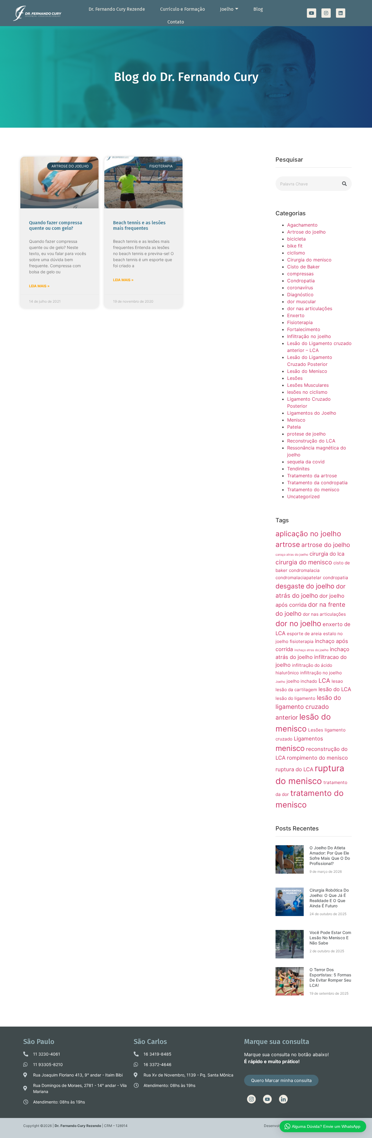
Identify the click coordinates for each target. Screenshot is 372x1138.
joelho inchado (302, 681)
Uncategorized (303, 496)
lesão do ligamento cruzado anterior (308, 707)
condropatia (335, 577)
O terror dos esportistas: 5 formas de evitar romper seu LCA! (330, 977)
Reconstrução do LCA (311, 441)
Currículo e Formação (182, 9)
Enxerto (296, 315)
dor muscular (301, 301)
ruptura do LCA (294, 769)
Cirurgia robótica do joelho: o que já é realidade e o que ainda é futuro (329, 898)
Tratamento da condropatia (317, 482)
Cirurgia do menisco (309, 260)
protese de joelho (306, 434)
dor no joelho (298, 623)
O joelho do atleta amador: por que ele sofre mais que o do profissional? (330, 855)
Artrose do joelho (306, 232)
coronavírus (300, 287)
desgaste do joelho (305, 586)
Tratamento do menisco (313, 489)
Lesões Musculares (308, 385)
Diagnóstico (300, 294)
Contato (175, 22)
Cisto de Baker (303, 267)
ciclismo (296, 253)
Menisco (296, 420)
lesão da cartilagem (296, 689)
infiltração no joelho (321, 672)
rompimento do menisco (317, 757)
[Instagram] (326, 13)
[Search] (344, 183)
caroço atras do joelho (292, 555)
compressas (300, 274)
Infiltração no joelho (309, 336)
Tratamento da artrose (312, 475)
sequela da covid (306, 462)
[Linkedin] (340, 13)
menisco (290, 748)
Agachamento (302, 225)
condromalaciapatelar (298, 577)
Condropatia (301, 280)
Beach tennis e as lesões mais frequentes (139, 225)
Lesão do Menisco (307, 371)
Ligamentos (308, 738)
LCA (324, 680)
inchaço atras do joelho (311, 650)
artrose (288, 544)
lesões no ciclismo (307, 392)
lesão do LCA (335, 689)
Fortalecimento (303, 329)
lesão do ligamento (295, 698)
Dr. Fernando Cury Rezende (117, 9)
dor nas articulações (309, 308)
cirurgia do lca (327, 553)
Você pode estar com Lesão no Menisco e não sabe (330, 937)
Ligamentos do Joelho (311, 413)
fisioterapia (302, 641)
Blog (258, 9)
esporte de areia (304, 633)
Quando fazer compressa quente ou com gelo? (55, 225)
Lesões (295, 378)
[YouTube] (267, 1099)
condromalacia (304, 570)
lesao (337, 681)
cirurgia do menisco (304, 562)
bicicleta (296, 239)
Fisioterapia (300, 322)
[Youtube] (311, 13)
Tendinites (298, 469)
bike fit (295, 246)
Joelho (226, 9)
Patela (294, 427)
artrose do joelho (325, 544)
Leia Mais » (39, 286)
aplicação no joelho (308, 533)
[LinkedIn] (283, 1099)
